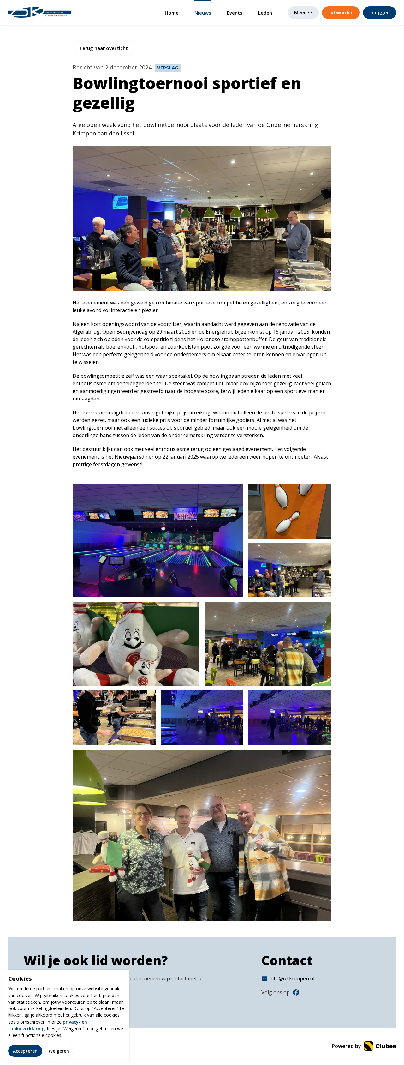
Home (172, 12)
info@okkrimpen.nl (291, 978)
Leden (265, 12)
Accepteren (25, 1051)
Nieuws (202, 12)
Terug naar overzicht (103, 48)
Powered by (347, 1046)
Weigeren (59, 1051)
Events (234, 12)
